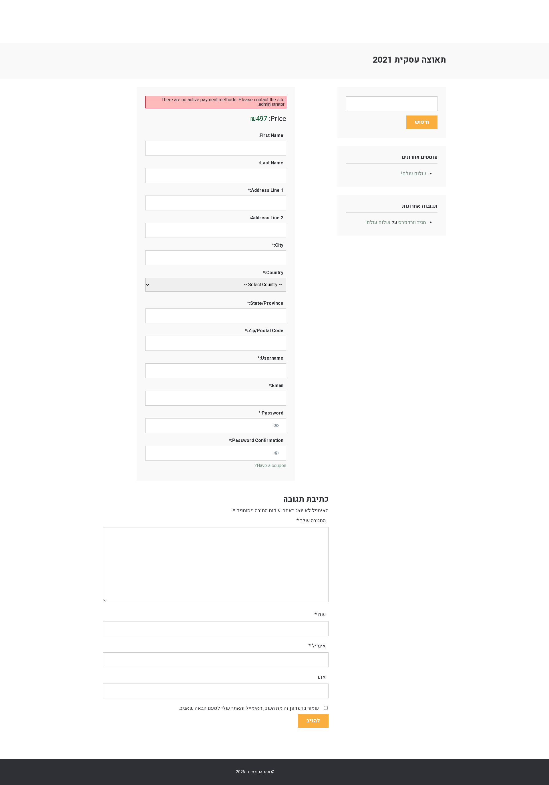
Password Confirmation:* (256, 440)
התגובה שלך (311, 521)
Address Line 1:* (265, 190)
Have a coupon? (270, 465)
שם (320, 615)
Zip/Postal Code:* (264, 330)
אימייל (317, 646)
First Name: (270, 135)
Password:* (270, 413)
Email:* (276, 385)
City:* (277, 245)
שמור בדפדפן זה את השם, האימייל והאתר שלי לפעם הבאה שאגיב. (249, 708)
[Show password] (276, 425)
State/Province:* (265, 303)
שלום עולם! (413, 174)
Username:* (270, 358)
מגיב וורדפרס (412, 222)
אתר (321, 677)
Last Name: (271, 163)
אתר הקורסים (146, 21)
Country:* (273, 272)
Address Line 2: (266, 217)
